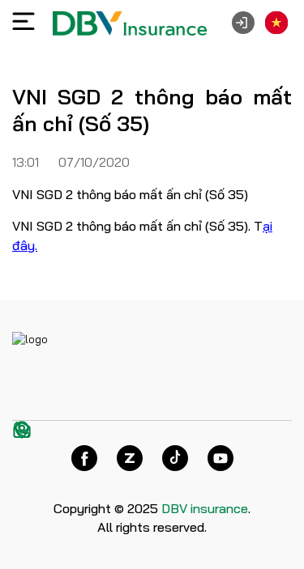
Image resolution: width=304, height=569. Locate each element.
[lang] (276, 22)
